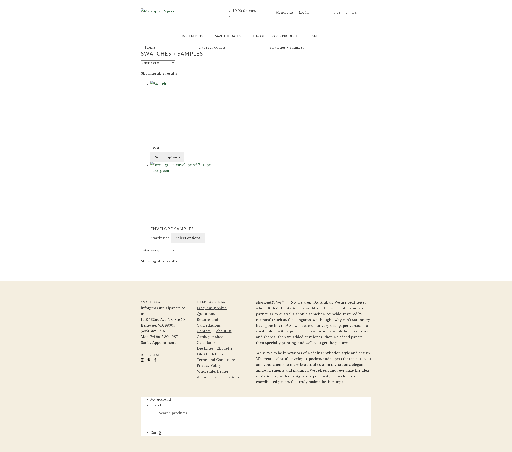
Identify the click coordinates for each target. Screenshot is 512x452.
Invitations (192, 36)
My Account (284, 12)
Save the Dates (228, 36)
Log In (304, 12)
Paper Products (285, 36)
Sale (315, 36)
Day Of (259, 36)
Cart (155, 433)
